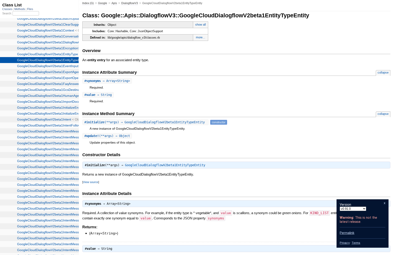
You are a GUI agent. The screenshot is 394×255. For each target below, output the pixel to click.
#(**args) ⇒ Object (107, 136)
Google (102, 3)
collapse (383, 72)
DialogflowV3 (129, 3)
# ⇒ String (98, 95)
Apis (114, 3)
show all (200, 24)
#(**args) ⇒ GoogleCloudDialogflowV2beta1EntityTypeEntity (145, 122)
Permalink (347, 233)
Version (345, 204)
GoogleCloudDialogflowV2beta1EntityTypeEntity (165, 165)
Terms (356, 242)
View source (90, 182)
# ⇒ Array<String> (107, 81)
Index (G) (88, 3)
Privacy (345, 242)
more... (200, 37)
